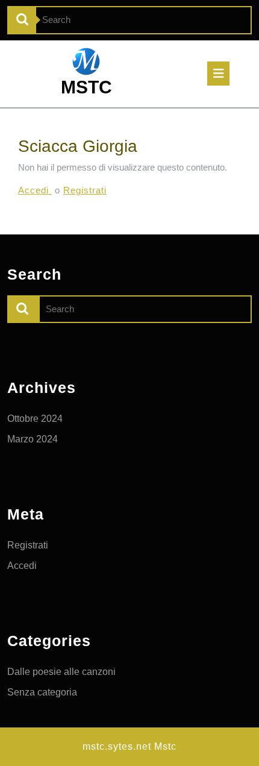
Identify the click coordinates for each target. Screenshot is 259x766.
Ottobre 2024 (35, 418)
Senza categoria (42, 692)
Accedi (35, 190)
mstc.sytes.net (117, 746)
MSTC (86, 87)
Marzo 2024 (32, 439)
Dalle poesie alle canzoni (61, 672)
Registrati (85, 190)
